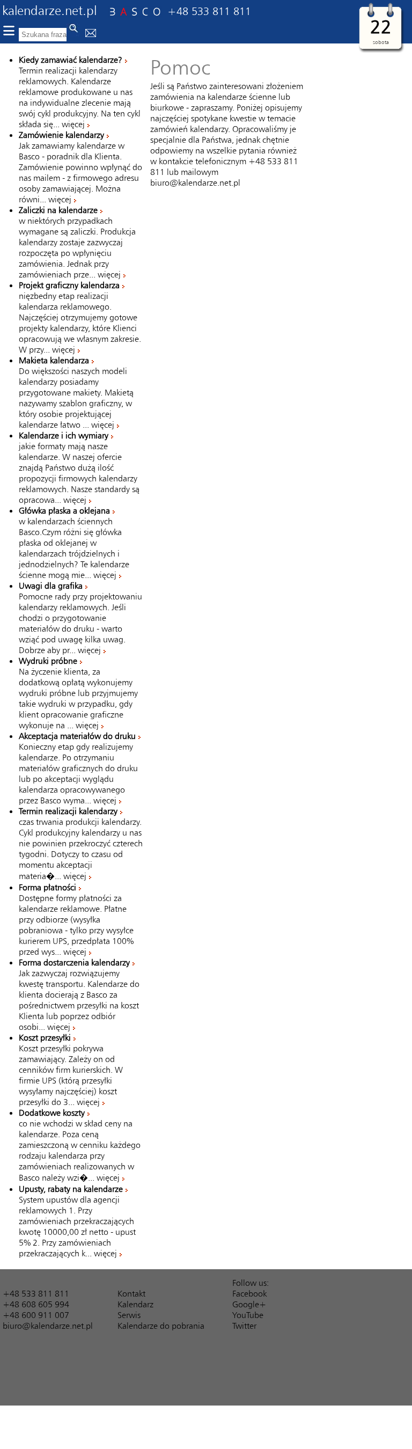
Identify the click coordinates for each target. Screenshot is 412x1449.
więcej (73, 124)
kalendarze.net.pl (49, 10)
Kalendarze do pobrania (160, 1325)
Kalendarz (135, 1304)
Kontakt (131, 1293)
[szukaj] (73, 30)
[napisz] (90, 33)
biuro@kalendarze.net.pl (195, 182)
